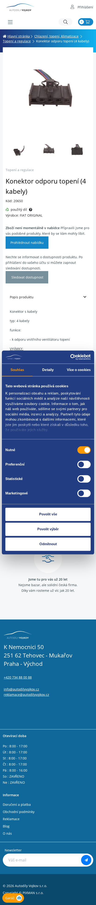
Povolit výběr (48, 529)
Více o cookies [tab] (79, 370)
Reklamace (11, 819)
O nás (7, 833)
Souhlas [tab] (17, 370)
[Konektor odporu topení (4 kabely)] (48, 95)
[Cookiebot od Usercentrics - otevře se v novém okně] (70, 357)
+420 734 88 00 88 (18, 677)
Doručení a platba (17, 804)
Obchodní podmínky (18, 812)
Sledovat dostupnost (26, 277)
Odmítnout (48, 544)
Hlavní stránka (18, 36)
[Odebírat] (86, 860)
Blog (6, 826)
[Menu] (10, 22)
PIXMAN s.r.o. (33, 893)
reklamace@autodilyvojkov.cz (26, 694)
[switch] (84, 464)
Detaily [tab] (48, 370)
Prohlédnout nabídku (27, 242)
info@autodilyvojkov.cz (21, 689)
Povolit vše (48, 514)
